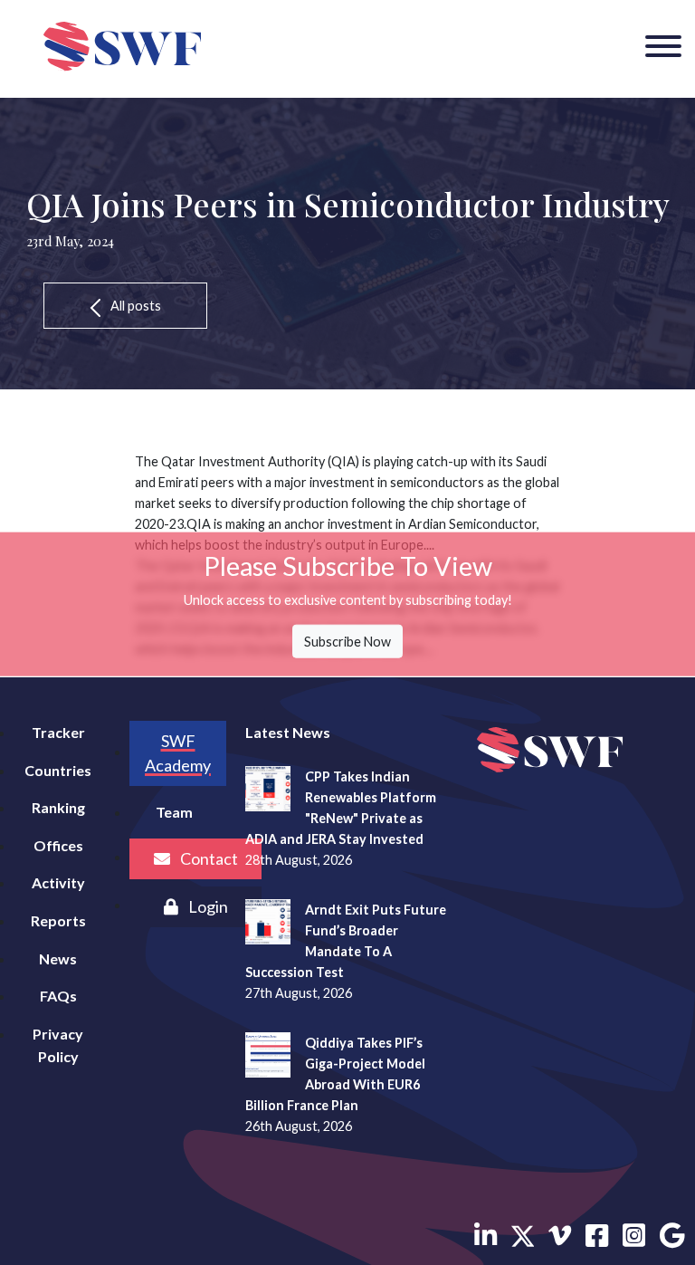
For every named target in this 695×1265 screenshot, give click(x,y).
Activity (58, 882)
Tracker (58, 732)
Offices (58, 845)
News (58, 958)
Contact (207, 858)
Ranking (58, 807)
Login (207, 906)
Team (174, 811)
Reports (58, 920)
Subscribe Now (347, 640)
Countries (57, 770)
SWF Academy (178, 753)
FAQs (58, 995)
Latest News (287, 732)
